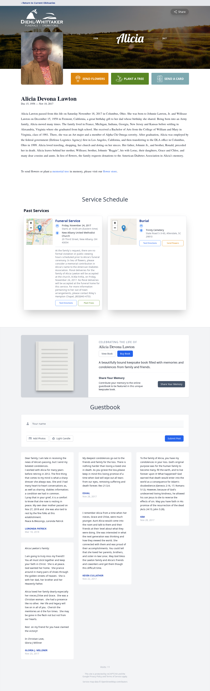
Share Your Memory (171, 384)
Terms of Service (114, 676)
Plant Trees (89, 303)
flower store (110, 171)
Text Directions (66, 303)
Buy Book (125, 353)
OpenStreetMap (108, 681)
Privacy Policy (96, 676)
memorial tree (60, 171)
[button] (40, 228)
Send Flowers (173, 243)
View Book (107, 353)
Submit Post (174, 438)
